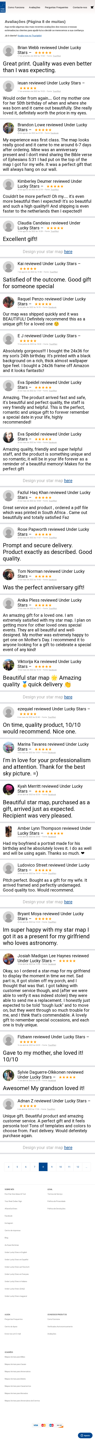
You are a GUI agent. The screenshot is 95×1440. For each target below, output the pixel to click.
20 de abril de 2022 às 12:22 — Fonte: (37, 922)
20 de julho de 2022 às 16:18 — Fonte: (37, 307)
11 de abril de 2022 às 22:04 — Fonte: (37, 1081)
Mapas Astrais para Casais (15, 1364)
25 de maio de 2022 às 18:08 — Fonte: (37, 501)
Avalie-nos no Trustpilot (30, 35)
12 (78, 1167)
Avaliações (34, 7)
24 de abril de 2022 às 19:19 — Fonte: (37, 873)
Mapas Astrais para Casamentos (18, 1386)
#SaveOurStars (11, 1209)
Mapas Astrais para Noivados (16, 1393)
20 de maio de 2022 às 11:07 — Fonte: (37, 538)
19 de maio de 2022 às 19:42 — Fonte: (37, 580)
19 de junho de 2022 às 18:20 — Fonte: (37, 344)
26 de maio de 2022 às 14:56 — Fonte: (37, 442)
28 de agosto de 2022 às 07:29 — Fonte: (38, 133)
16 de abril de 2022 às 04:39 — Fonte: (37, 1045)
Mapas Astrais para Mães (15, 1357)
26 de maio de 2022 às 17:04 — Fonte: (37, 391)
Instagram (9, 1223)
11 (69, 1167)
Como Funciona (16, 7)
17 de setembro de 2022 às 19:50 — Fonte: (39, 56)
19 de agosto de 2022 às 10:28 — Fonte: (38, 231)
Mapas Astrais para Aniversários (18, 1371)
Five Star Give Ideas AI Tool (15, 1194)
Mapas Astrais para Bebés (15, 1379)
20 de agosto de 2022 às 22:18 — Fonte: (38, 190)
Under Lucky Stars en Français (17, 1274)
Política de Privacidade (56, 1201)
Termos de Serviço (55, 1194)
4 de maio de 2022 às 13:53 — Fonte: (37, 753)
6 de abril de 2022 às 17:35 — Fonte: (36, 1109)
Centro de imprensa (12, 1230)
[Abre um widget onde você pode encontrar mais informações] (85, 1436)
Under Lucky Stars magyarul (16, 1296)
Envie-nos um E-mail (13, 1334)
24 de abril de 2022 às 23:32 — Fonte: (37, 837)
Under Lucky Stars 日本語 (15, 1289)
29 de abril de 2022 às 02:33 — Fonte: (37, 795)
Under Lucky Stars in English (16, 1252)
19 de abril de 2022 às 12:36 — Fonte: (37, 964)
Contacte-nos (80, 7)
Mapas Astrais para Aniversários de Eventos (22, 1401)
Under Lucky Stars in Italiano (16, 1281)
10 (60, 1167)
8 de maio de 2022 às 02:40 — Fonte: (37, 717)
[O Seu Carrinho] (92, 7)
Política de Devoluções (56, 1209)
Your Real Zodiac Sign (13, 1201)
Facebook (8, 1216)
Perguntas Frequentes (56, 7)
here (68, 251)
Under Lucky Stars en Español (16, 1260)
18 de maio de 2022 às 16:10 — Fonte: (37, 670)
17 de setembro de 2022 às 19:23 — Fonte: (39, 91)
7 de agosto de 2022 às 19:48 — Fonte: (38, 272)
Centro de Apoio (11, 1327)
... (86, 1167)
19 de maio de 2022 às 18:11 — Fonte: (37, 609)
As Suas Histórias (12, 1245)
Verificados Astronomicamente (60, 1327)
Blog (6, 1238)
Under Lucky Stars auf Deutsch (17, 1267)
